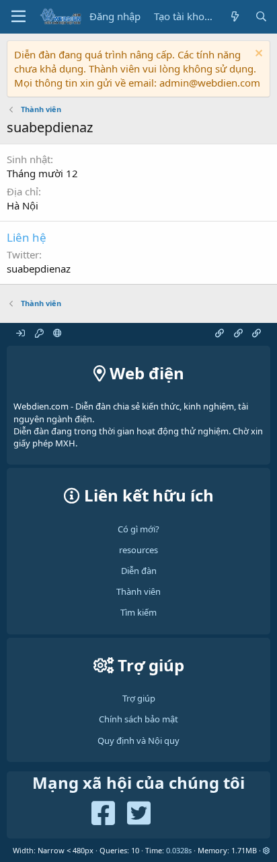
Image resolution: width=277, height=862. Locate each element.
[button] (266, 850)
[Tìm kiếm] (261, 16)
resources (138, 550)
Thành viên (138, 591)
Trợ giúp (138, 698)
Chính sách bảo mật (138, 719)
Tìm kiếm (138, 612)
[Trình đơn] (18, 17)
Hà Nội (22, 205)
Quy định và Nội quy (138, 740)
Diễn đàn (139, 571)
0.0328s (179, 850)
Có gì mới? (138, 529)
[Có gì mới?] (234, 16)
